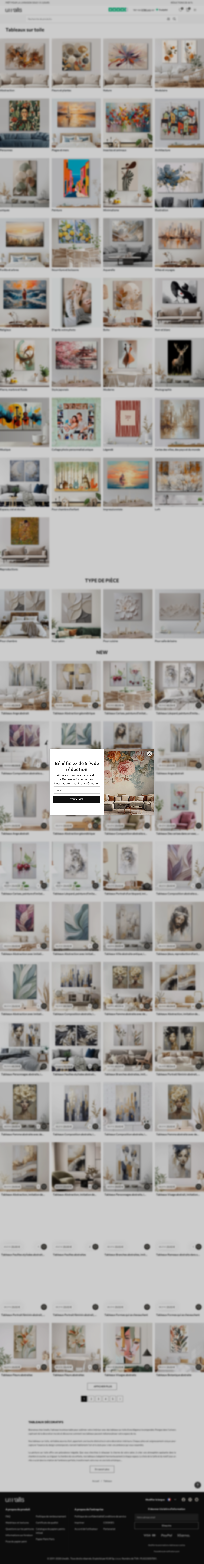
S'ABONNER (76, 799)
